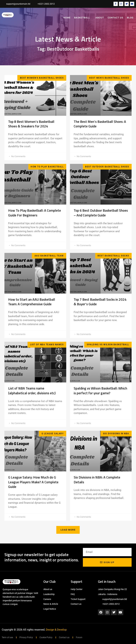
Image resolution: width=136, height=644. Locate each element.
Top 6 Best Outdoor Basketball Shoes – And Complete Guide (101, 213)
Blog (130, 17)
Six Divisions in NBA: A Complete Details (97, 480)
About (99, 17)
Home (66, 17)
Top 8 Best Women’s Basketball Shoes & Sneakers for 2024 (31, 124)
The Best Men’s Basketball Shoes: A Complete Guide (100, 124)
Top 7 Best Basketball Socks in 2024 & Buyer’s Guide (100, 302)
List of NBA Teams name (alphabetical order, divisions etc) (32, 391)
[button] (68, 530)
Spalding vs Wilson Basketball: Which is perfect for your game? (100, 391)
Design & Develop (56, 629)
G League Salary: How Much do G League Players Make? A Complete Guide (33, 482)
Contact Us (115, 17)
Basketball (82, 17)
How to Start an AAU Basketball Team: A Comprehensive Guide (31, 302)
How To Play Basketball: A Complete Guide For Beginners (34, 213)
